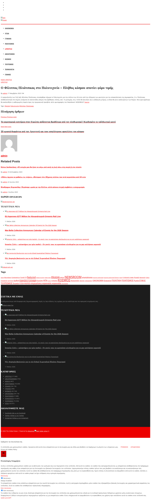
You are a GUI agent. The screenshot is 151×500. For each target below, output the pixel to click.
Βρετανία (142, 277)
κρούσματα (65, 283)
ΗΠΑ (45, 280)
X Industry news (128, 277)
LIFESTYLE (8, 49)
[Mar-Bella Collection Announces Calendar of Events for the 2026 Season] (31, 225)
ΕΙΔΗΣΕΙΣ (24, 280)
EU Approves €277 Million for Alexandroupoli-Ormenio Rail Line (33, 216)
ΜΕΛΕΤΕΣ (82, 281)
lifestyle (7, 106)
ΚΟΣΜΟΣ (8, 59)
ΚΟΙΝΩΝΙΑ (54, 281)
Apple (2, 277)
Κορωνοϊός (75, 280)
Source (87, 102)
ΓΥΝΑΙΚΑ (8, 39)
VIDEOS (7, 381)
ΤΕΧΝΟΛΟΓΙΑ (9, 69)
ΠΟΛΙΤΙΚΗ (116, 280)
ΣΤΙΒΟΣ (142, 280)
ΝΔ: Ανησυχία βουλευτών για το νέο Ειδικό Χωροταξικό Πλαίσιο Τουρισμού (35, 258)
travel (120, 277)
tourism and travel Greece (111, 277)
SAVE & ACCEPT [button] (6, 498)
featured (31, 277)
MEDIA (62, 277)
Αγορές (136, 277)
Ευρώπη (40, 280)
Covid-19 (23, 277)
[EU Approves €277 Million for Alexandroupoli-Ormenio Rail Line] (27, 211)
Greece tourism (40, 277)
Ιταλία (49, 281)
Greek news (48, 277)
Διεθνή (16, 280)
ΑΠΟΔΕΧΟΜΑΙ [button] (135, 447)
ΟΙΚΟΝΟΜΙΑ (9, 28)
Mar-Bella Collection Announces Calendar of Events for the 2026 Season (36, 230)
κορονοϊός (56, 283)
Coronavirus (16, 277)
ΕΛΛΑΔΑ (32, 280)
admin (5, 93)
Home (3, 80)
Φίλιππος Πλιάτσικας (26, 106)
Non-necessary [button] (6, 488)
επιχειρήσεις (36, 283)
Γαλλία (147, 277)
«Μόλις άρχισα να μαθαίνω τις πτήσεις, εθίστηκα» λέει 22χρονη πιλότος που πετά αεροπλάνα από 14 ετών (43, 177)
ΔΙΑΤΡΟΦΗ (10, 281)
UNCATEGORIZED (11, 379)
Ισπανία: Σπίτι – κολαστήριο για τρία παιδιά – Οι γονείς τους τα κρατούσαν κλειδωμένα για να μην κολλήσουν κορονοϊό (53, 244)
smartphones (87, 277)
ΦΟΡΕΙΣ (27, 283)
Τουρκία (16, 283)
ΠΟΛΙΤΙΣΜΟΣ (9, 44)
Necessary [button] (4, 476)
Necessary (6, 478)
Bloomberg (7, 277)
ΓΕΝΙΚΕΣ (8, 74)
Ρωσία (136, 280)
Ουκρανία (107, 280)
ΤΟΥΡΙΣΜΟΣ (9, 64)
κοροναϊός (47, 283)
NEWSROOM (73, 277)
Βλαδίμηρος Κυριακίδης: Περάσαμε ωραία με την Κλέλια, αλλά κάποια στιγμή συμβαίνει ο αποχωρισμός (43, 187)
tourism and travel (98, 277)
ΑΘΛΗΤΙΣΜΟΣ (10, 54)
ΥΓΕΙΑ (7, 33)
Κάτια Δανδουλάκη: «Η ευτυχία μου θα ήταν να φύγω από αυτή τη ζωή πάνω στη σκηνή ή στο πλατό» (41, 167)
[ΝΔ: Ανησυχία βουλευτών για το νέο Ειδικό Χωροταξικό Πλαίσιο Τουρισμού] (31, 253)
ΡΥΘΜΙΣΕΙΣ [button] (124, 447)
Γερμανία (4, 281)
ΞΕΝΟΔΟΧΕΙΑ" (88, 281)
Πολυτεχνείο (14, 106)
